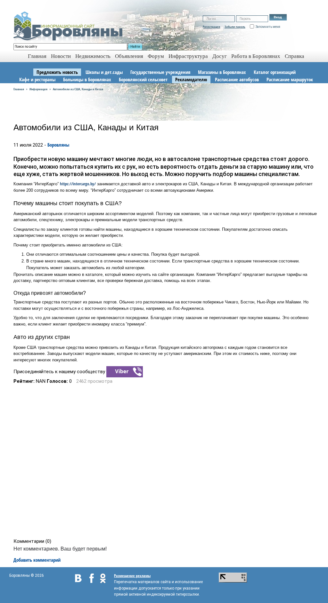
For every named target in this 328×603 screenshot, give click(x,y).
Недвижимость (93, 56)
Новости (61, 56)
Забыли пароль (235, 26)
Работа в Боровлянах (255, 56)
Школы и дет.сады (104, 72)
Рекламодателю (191, 79)
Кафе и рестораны (37, 79)
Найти (135, 46)
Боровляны (58, 144)
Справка (294, 56)
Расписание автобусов (237, 79)
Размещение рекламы (132, 575)
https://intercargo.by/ (78, 184)
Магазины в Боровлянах (222, 72)
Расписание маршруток (289, 79)
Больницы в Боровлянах (87, 79)
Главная (18, 89)
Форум (156, 56)
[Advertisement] (166, 461)
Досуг (219, 56)
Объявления (129, 56)
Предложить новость (57, 72)
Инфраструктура (188, 56)
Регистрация (211, 26)
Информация (38, 89)
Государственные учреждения (160, 72)
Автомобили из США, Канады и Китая (78, 89)
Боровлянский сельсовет (143, 79)
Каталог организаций (275, 72)
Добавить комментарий (37, 560)
